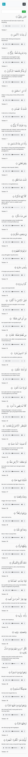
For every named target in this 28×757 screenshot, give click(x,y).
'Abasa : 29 (5, 525)
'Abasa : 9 (4, 175)
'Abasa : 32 (5, 576)
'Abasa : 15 (5, 279)
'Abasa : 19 (5, 348)
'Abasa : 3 (4, 66)
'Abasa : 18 (5, 330)
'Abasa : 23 (5, 421)
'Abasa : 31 (5, 558)
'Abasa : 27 (5, 492)
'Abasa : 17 (5, 314)
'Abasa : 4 (4, 86)
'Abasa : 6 (4, 121)
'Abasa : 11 (4, 211)
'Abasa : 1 (4, 30)
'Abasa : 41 (5, 735)
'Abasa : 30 (5, 541)
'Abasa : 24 (5, 439)
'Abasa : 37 (5, 667)
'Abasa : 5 (4, 104)
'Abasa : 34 (5, 611)
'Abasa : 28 (5, 508)
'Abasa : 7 (4, 139)
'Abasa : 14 (5, 262)
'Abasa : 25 (5, 457)
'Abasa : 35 (5, 627)
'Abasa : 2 (4, 48)
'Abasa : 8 (4, 158)
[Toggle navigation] (24, 4)
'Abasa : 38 (5, 684)
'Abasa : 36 (5, 644)
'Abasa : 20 (5, 365)
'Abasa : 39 (5, 700)
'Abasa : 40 (5, 719)
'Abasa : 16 (5, 295)
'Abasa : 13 (5, 246)
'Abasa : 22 (5, 401)
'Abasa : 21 (5, 383)
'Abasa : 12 (5, 229)
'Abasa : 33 (5, 594)
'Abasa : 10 (5, 191)
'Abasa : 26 (5, 475)
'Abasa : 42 (5, 752)
